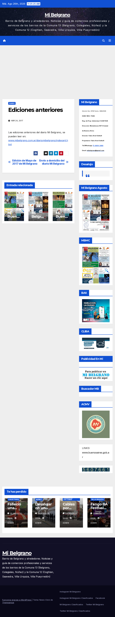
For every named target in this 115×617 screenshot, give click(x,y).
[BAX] (96, 310)
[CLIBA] (96, 343)
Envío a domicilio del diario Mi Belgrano (52, 162)
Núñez (39, 499)
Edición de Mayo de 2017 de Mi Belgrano (24, 162)
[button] (103, 40)
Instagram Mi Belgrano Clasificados (76, 598)
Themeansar (8, 602)
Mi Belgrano (57, 15)
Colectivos (13, 499)
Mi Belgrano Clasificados (71, 604)
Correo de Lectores (68, 498)
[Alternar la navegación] (110, 40)
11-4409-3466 (98, 145)
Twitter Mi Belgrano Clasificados (75, 611)
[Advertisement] (57, 68)
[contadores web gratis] (96, 469)
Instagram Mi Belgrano (70, 591)
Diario (12, 103)
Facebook (100, 598)
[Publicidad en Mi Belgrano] (96, 374)
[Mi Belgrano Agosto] (96, 212)
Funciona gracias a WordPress (17, 600)
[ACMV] (96, 424)
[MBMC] (96, 264)
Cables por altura (69, 508)
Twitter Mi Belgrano (95, 604)
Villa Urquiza (97, 499)
